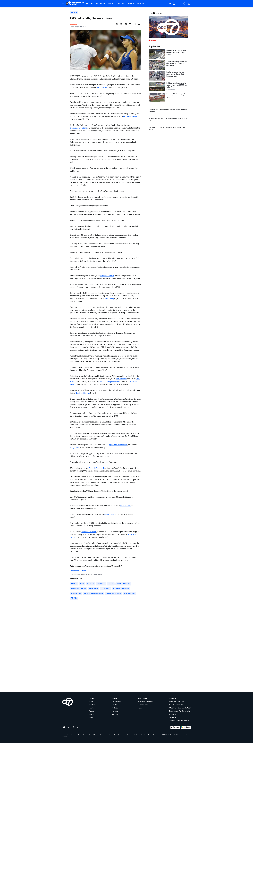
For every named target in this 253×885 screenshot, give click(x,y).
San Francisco (100, 3)
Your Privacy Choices (76, 734)
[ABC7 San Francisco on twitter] (69, 727)
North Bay (140, 3)
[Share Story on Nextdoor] (130, 24)
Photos (91, 714)
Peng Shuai (74, 447)
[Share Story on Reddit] (125, 24)
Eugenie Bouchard (96, 468)
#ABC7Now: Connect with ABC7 (180, 708)
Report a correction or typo (78, 571)
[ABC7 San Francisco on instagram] (74, 727)
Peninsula (130, 3)
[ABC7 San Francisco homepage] (75, 3)
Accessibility (173, 714)
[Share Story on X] (121, 24)
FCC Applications (151, 734)
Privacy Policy (65, 734)
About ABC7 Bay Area (176, 701)
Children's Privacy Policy (89, 734)
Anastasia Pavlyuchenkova (109, 381)
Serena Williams (107, 275)
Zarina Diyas (101, 87)
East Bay (111, 3)
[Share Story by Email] (134, 24)
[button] (63, 3)
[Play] (168, 27)
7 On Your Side (143, 705)
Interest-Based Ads (128, 734)
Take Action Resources (145, 701)
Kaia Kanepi (109, 514)
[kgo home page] (67, 702)
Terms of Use (117, 734)
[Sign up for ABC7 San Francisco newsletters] (78, 727)
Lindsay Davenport (131, 116)
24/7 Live (89, 3)
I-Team (140, 708)
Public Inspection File (139, 734)
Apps (91, 717)
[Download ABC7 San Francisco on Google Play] (186, 727)
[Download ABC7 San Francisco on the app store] (175, 727)
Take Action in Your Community (179, 711)
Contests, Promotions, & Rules (179, 720)
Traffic (91, 708)
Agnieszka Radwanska (118, 444)
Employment (173, 717)
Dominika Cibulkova (78, 127)
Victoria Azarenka (88, 531)
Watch (91, 711)
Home (91, 701)
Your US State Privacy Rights (105, 734)
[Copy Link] (139, 24)
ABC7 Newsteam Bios (176, 705)
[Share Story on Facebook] (116, 24)
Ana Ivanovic (121, 378)
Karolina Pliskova (83, 393)
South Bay (120, 3)
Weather (92, 705)
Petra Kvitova (125, 505)
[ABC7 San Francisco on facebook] (64, 727)
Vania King (109, 298)
